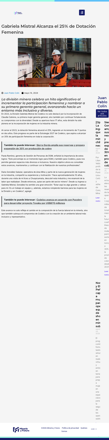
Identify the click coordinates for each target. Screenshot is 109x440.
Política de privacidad (70, 428)
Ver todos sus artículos (102, 113)
